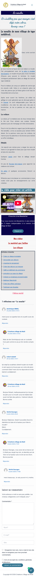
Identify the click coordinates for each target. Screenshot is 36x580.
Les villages (18, 247)
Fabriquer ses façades (10, 287)
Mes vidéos (18, 238)
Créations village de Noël (16, 331)
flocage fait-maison (15, 164)
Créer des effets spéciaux (12, 284)
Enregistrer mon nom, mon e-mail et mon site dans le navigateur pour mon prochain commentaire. (18, 552)
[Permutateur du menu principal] (32, 5)
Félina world (18, 293)
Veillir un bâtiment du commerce (14, 270)
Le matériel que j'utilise (18, 243)
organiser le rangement (11, 263)
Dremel (6, 102)
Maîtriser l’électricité (9, 280)
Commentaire (7, 501)
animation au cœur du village (13, 273)
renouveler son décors (10, 260)
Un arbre (4, 171)
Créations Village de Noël (18, 4)
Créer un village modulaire (12, 256)
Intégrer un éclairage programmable (15, 277)
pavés (10, 157)
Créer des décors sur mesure (13, 267)
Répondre (5, 323)
